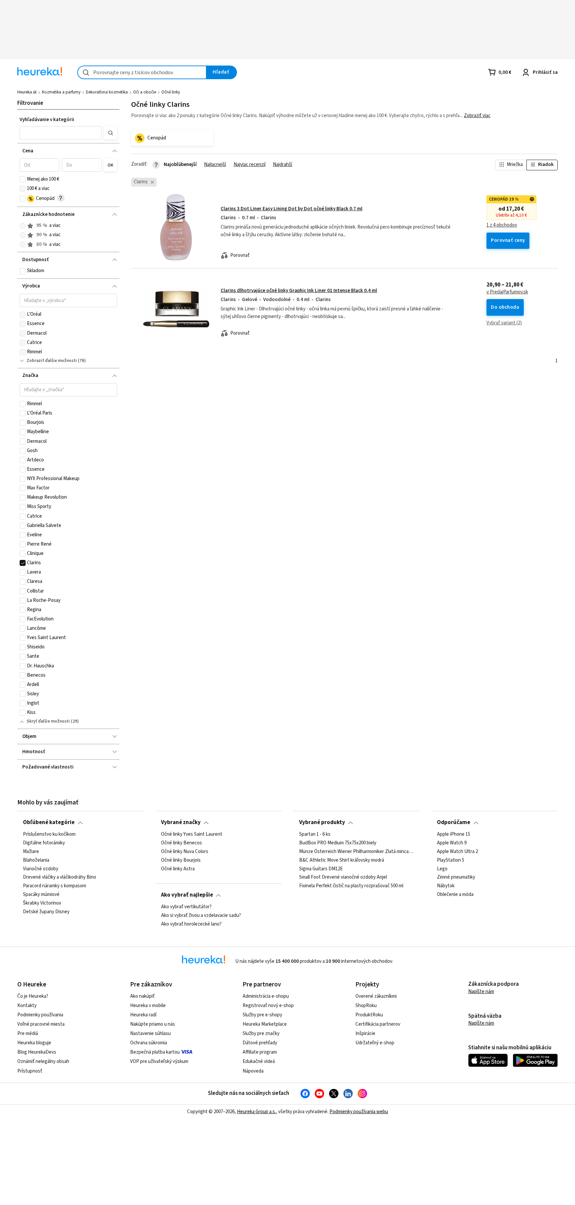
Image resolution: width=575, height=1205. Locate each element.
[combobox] (142, 72)
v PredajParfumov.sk (507, 292)
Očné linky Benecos (181, 843)
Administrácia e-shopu (266, 996)
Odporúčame (453, 822)
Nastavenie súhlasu (150, 1033)
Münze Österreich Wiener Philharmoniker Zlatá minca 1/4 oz (356, 851)
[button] (60, 132)
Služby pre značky (261, 1033)
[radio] (23, 226)
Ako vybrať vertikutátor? (186, 907)
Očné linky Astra (178, 868)
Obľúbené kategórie (49, 822)
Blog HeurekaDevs (36, 1052)
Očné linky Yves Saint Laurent (191, 834)
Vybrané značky (181, 822)
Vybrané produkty (322, 822)
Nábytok (446, 886)
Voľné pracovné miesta (41, 1024)
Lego (442, 868)
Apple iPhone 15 (453, 834)
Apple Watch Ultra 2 (457, 851)
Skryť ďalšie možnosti (48, 721)
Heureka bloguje (34, 1042)
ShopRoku (366, 1005)
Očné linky (170, 92)
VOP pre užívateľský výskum (159, 1061)
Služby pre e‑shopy (262, 1014)
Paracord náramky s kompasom (54, 886)
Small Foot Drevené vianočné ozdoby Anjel (343, 877)
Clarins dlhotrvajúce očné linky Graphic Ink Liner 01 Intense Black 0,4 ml (299, 290)
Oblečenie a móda (455, 894)
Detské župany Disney (46, 912)
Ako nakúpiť (142, 996)
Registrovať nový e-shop (268, 1005)
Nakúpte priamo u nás (152, 1024)
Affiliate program (260, 1052)
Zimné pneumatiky (456, 877)
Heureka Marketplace (265, 1024)
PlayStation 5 (450, 860)
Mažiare (31, 851)
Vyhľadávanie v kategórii (47, 119)
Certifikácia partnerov (377, 1024)
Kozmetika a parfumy (61, 92)
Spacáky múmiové (41, 894)
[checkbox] (23, 179)
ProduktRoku (369, 1014)
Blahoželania (36, 860)
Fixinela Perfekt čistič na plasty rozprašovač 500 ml (351, 886)
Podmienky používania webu (358, 1111)
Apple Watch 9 (452, 843)
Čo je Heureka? (32, 996)
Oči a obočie (144, 92)
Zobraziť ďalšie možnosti (52, 361)
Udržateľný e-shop (374, 1042)
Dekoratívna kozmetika (107, 92)
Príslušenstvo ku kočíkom (49, 834)
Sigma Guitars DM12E (321, 868)
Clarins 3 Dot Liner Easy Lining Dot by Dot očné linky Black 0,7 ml (291, 208)
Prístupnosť (29, 1071)
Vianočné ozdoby (40, 868)
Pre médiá (27, 1033)
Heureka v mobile (148, 1005)
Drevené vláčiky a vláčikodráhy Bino (59, 877)
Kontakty (27, 1005)
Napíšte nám (481, 991)
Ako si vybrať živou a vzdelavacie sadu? (201, 915)
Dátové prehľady (260, 1042)
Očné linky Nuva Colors (184, 851)
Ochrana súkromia (148, 1042)
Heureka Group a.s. (256, 1111)
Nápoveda (253, 1071)
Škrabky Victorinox (42, 903)
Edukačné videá (259, 1061)
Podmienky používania (40, 1014)
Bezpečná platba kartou (155, 1052)
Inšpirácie (365, 1033)
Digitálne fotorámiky (44, 843)
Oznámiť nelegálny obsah (43, 1061)
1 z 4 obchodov (501, 225)
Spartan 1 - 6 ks (314, 834)
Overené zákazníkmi (376, 996)
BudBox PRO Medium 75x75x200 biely (337, 843)
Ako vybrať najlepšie (187, 895)
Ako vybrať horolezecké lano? (191, 924)
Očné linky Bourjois (181, 860)
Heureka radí (143, 1014)
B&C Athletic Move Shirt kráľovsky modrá (341, 860)
